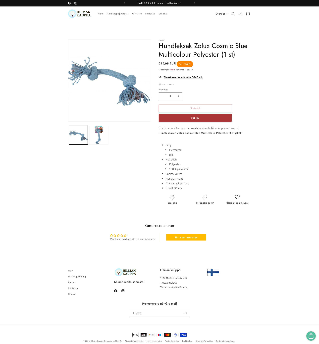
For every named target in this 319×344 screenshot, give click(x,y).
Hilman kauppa (97, 341)
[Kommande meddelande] (195, 3)
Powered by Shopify (113, 341)
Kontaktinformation (204, 341)
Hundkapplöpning (77, 276)
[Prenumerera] (185, 313)
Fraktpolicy (187, 341)
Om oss (72, 294)
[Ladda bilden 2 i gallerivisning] (98, 135)
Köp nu (195, 118)
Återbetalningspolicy (134, 341)
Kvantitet (163, 89)
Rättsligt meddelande (226, 341)
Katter (71, 282)
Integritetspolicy (154, 341)
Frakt (172, 69)
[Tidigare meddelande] (124, 3)
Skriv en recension (186, 237)
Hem (70, 270)
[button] (117, 13)
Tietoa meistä (168, 283)
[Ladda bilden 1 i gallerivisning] (78, 135)
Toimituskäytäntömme (173, 287)
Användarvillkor (172, 341)
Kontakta (73, 288)
